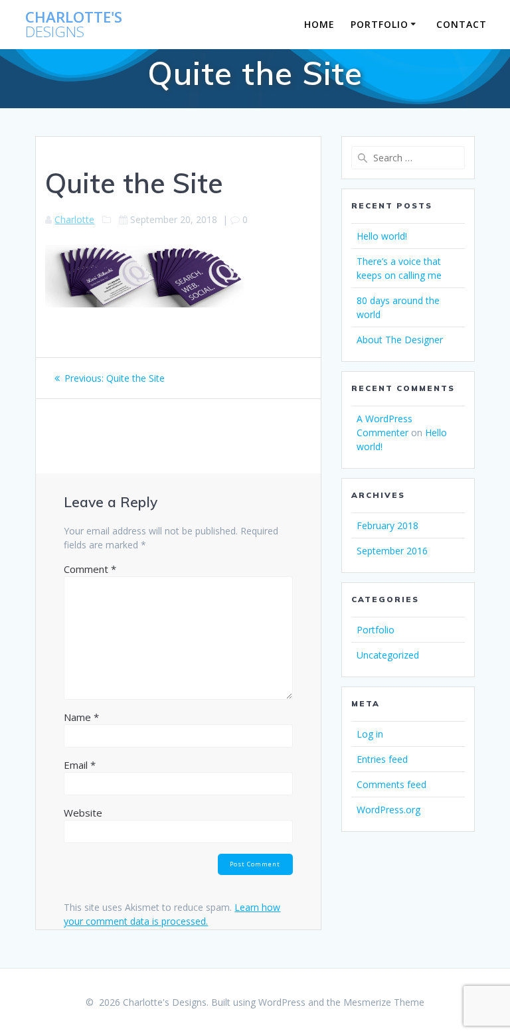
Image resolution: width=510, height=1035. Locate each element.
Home (319, 24)
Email (80, 764)
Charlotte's (73, 25)
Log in (370, 734)
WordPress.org (388, 809)
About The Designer (400, 339)
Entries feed (382, 759)
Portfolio (379, 24)
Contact (461, 24)
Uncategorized (388, 655)
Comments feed (391, 784)
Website (83, 812)
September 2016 (392, 550)
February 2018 (387, 525)
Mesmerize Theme (383, 1002)
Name (81, 717)
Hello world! (382, 236)
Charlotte (74, 219)
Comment (90, 569)
